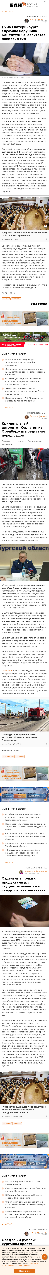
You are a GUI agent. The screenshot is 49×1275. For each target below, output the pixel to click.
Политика (6, 298)
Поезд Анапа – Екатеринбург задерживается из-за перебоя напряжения (20, 362)
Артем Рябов (36, 20)
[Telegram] (39, 304)
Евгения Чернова (38, 416)
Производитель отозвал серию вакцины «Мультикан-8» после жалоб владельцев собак (25, 827)
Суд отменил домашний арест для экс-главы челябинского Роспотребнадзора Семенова (25, 372)
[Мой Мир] (42, 304)
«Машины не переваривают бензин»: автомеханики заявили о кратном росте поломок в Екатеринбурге (25, 1214)
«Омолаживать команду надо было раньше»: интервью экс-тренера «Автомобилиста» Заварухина (22, 853)
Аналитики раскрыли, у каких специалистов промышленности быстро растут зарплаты (25, 391)
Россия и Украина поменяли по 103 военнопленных (22, 1183)
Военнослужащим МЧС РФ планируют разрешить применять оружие (24, 399)
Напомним (7, 671)
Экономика (16, 298)
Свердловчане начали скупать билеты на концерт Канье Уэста (25, 1190)
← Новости (7, 11)
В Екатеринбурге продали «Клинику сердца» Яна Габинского (23, 1196)
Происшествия (8, 756)
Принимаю (24, 1271)
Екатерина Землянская (35, 871)
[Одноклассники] (35, 304)
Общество (20, 756)
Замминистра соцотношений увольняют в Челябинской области (26, 844)
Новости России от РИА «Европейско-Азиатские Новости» (18, 5)
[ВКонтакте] (32, 304)
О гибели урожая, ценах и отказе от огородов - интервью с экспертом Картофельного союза (23, 381)
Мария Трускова (38, 1232)
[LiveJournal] (45, 304)
